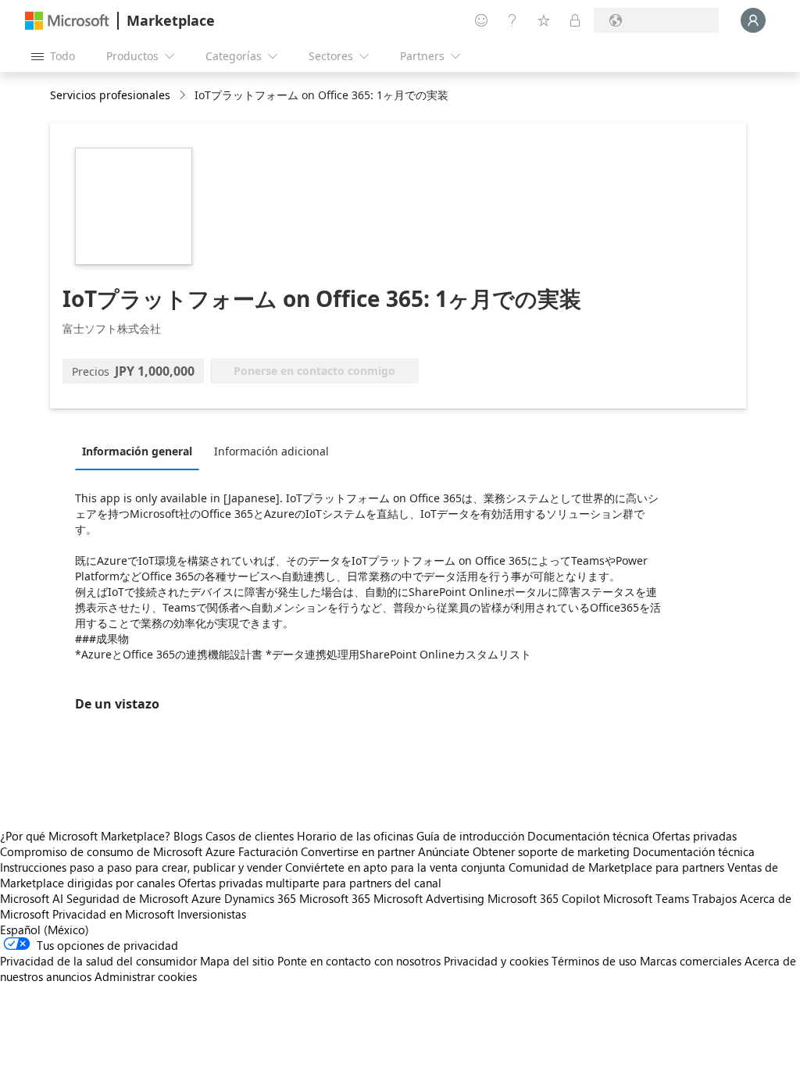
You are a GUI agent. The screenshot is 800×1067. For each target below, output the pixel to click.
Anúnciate (444, 851)
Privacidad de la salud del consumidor (98, 961)
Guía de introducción (470, 836)
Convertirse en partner (358, 851)
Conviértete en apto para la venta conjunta (395, 867)
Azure (206, 898)
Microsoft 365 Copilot (544, 898)
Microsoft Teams (646, 898)
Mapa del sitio (237, 961)
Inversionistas (211, 914)
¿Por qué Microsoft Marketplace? (85, 836)
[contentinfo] (184, 96)
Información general (137, 451)
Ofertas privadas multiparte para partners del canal (309, 882)
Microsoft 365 (334, 898)
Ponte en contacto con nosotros (359, 961)
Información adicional (271, 451)
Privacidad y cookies (496, 961)
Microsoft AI (31, 898)
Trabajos (714, 898)
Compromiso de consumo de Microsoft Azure (119, 851)
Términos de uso (594, 961)
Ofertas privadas (694, 836)
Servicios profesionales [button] (110, 94)
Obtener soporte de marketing (551, 851)
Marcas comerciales (690, 961)
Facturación (268, 851)
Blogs (187, 836)
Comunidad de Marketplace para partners (616, 867)
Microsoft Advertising (428, 898)
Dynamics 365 (260, 898)
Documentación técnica (588, 836)
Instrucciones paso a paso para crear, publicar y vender (141, 867)
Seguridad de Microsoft (127, 898)
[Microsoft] (67, 21)
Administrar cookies (146, 976)
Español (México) (44, 929)
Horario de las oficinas (355, 836)
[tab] (141, 451)
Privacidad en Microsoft (113, 914)
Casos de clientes (249, 836)
